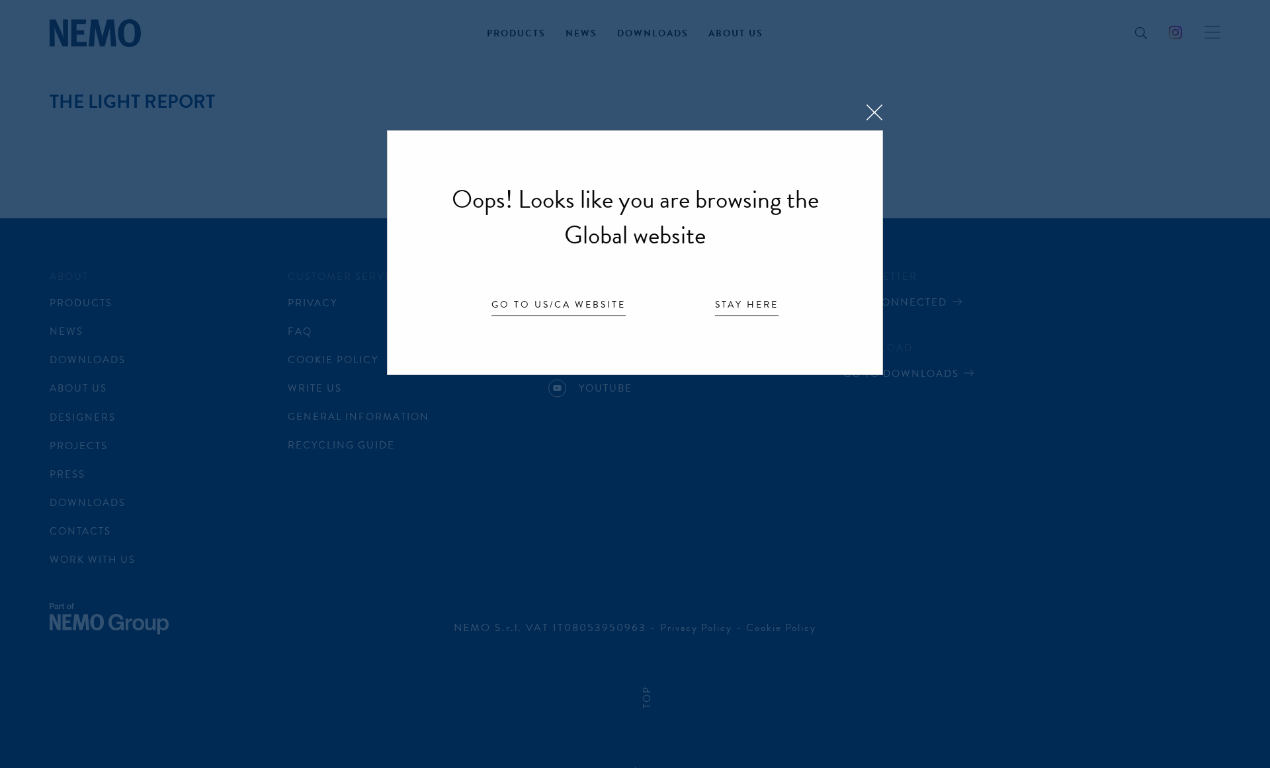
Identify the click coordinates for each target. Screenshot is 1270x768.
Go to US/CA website (558, 306)
